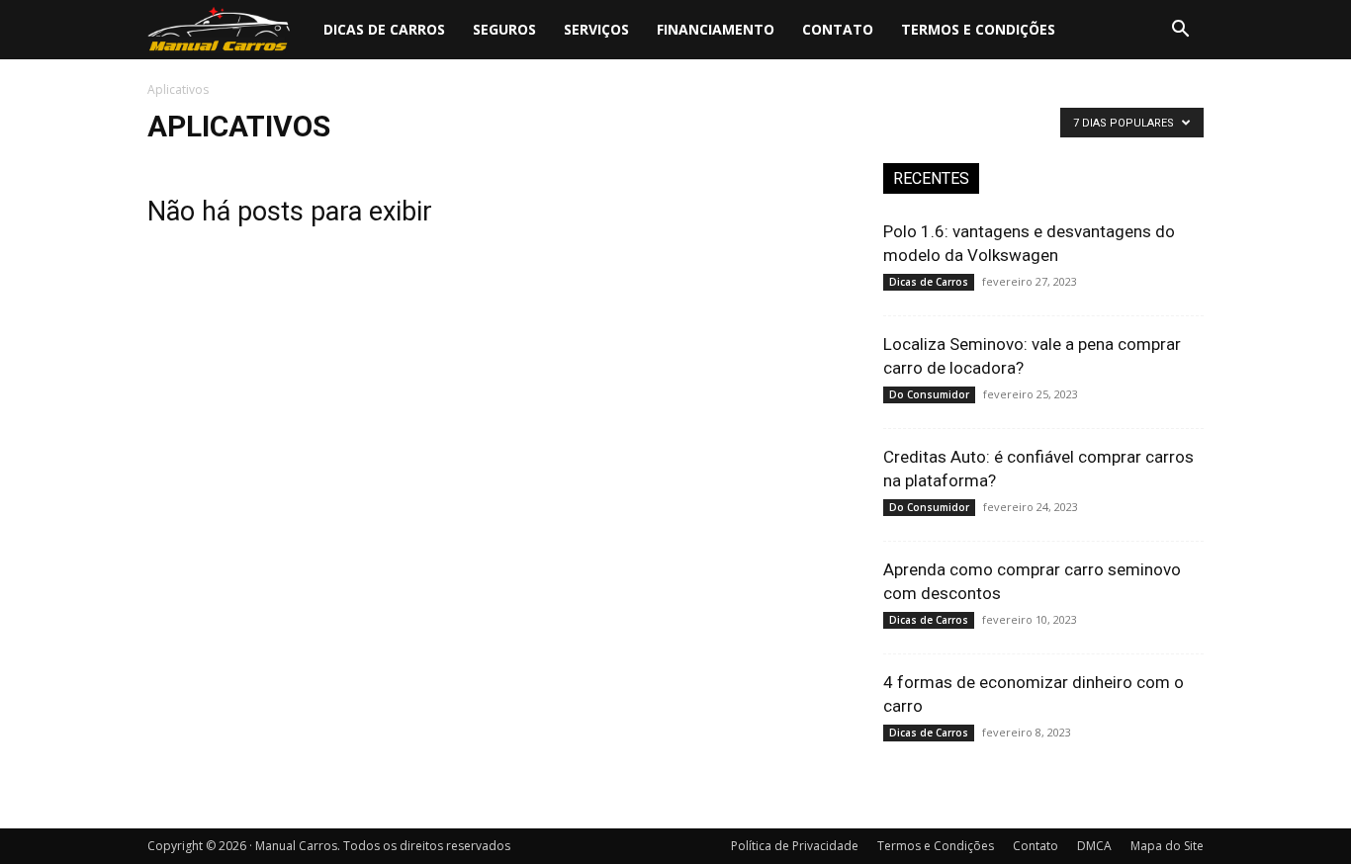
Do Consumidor (929, 394)
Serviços (596, 29)
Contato (837, 29)
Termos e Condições (978, 29)
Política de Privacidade (794, 845)
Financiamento (715, 29)
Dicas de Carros (384, 29)
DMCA (1094, 845)
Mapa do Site (1167, 845)
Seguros (504, 29)
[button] (1180, 31)
